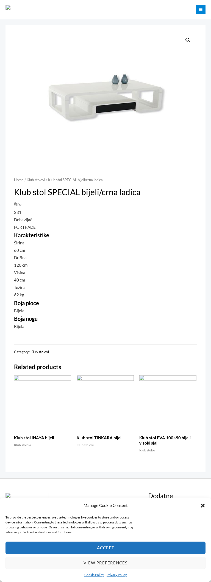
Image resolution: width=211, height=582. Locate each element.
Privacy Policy (117, 575)
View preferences (105, 562)
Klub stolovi (36, 180)
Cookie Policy (94, 575)
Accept (105, 547)
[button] (203, 505)
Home (19, 180)
